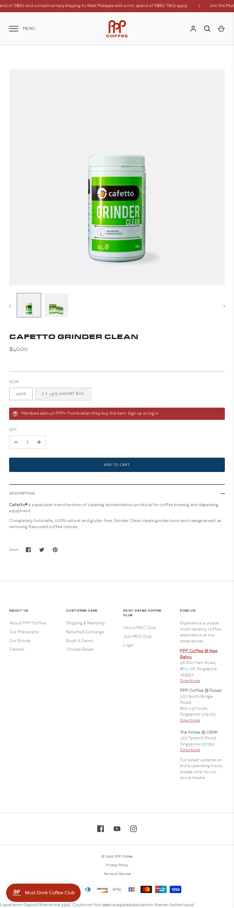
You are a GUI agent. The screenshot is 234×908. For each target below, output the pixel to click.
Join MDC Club (137, 637)
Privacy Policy (117, 865)
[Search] (207, 28)
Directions (190, 681)
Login (128, 645)
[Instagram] (133, 828)
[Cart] (221, 28)
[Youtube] (117, 828)
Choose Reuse (80, 649)
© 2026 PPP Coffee (117, 857)
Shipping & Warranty (85, 623)
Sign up (135, 413)
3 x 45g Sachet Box (63, 394)
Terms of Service (117, 874)
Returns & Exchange (85, 632)
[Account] (193, 28)
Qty (13, 430)
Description (22, 493)
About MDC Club (139, 628)
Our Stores (19, 641)
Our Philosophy (24, 632)
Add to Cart (117, 465)
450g (21, 394)
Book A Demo (80, 641)
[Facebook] (100, 828)
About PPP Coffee (27, 623)
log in (153, 413)
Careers (16, 649)
